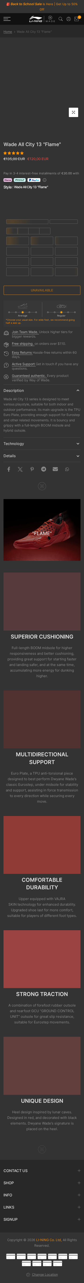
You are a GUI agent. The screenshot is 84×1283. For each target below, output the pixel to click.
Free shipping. (23, 344)
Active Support (24, 364)
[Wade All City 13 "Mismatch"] (42, 204)
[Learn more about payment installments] (44, 180)
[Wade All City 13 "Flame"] (68, 204)
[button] (14, 153)
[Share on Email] (55, 469)
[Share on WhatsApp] (67, 469)
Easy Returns (22, 352)
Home (8, 31)
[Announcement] (42, 6)
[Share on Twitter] (20, 469)
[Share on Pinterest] (32, 469)
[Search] (60, 19)
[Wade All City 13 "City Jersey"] (16, 204)
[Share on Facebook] (9, 469)
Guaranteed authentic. (29, 376)
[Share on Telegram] (43, 469)
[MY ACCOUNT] (68, 19)
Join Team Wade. (25, 332)
